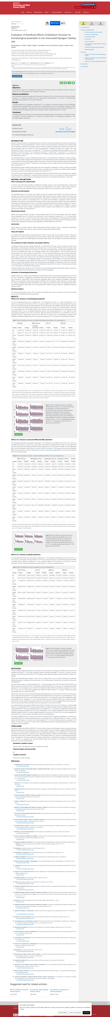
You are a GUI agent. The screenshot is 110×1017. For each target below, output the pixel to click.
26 (57, 247)
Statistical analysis (89, 49)
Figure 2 (51, 448)
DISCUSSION (84, 64)
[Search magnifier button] (95, 7)
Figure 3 (55, 559)
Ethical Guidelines (57, 12)
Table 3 (48, 559)
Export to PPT (18, 434)
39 (22, 708)
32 (25, 672)
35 (19, 681)
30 (23, 672)
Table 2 (44, 448)
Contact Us (86, 12)
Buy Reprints (55, 23)
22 (49, 170)
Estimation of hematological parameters (94, 47)
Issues (46, 12)
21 (18, 168)
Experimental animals (90, 36)
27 (59, 251)
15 (11, 159)
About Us (29, 12)
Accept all (86, 1012)
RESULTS (84, 52)
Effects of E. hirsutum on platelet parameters (95, 61)
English (14, 23)
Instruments (88, 39)
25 (34, 208)
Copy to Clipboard (17, 76)
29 (20, 286)
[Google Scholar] (25, 766)
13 (66, 151)
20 (24, 164)
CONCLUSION (85, 66)
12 (56, 151)
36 (29, 695)
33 (57, 672)
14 (25, 155)
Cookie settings (63, 1012)
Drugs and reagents (89, 41)
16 (31, 162)
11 (47, 151)
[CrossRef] (18, 766)
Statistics (92, 24)
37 (73, 695)
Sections (83, 24)
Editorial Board (38, 12)
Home (22, 12)
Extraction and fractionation (91, 34)
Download (101, 24)
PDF (64, 23)
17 (22, 164)
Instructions (68, 12)
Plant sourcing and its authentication (93, 32)
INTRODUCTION (85, 27)
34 (35, 673)
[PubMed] (23, 816)
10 (29, 151)
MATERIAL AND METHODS (88, 30)
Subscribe (77, 12)
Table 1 (68, 307)
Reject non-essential (75, 1012)
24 (50, 170)
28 (59, 256)
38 (28, 706)
